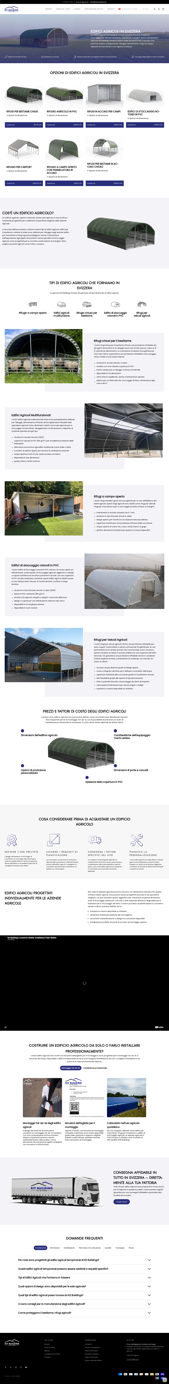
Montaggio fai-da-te (71, 1068)
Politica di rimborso (91, 1357)
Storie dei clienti (63, 9)
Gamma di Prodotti (91, 1351)
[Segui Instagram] (16, 1367)
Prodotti (48, 9)
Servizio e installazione (92, 1347)
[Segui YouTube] (26, 1367)
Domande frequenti (91, 1354)
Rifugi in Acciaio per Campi (103, 111)
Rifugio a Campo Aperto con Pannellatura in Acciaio (62, 170)
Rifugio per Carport (19, 167)
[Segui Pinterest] (21, 1367)
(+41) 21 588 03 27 (133, 1359)
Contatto (111, 9)
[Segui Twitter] (11, 1367)
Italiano (145, 9)
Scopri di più (121, 1202)
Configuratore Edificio (93, 9)
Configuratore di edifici (52, 1354)
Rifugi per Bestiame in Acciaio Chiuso (103, 165)
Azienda (77, 9)
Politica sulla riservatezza (93, 1360)
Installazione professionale (95, 1068)
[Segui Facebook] (6, 1367)
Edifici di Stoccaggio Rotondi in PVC (144, 113)
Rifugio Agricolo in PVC (62, 111)
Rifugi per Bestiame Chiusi (22, 111)
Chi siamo (88, 1344)
